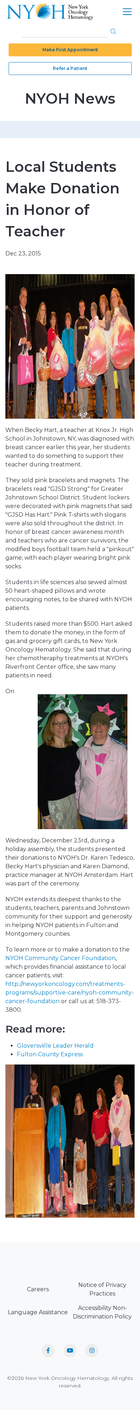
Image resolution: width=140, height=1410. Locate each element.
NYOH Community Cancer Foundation (60, 958)
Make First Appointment (70, 49)
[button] (113, 31)
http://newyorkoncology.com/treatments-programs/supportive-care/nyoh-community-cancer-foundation (69, 993)
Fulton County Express (50, 1054)
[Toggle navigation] (127, 12)
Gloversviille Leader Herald (55, 1045)
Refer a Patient (70, 68)
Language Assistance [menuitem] (38, 1312)
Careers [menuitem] (38, 1289)
